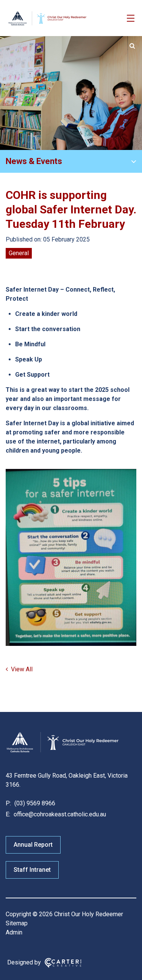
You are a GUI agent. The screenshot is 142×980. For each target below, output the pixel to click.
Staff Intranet (32, 869)
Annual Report (33, 844)
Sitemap (17, 923)
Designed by (24, 962)
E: (8, 814)
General (19, 253)
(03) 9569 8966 (34, 803)
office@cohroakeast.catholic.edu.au (59, 814)
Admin (14, 932)
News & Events (34, 161)
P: (8, 803)
